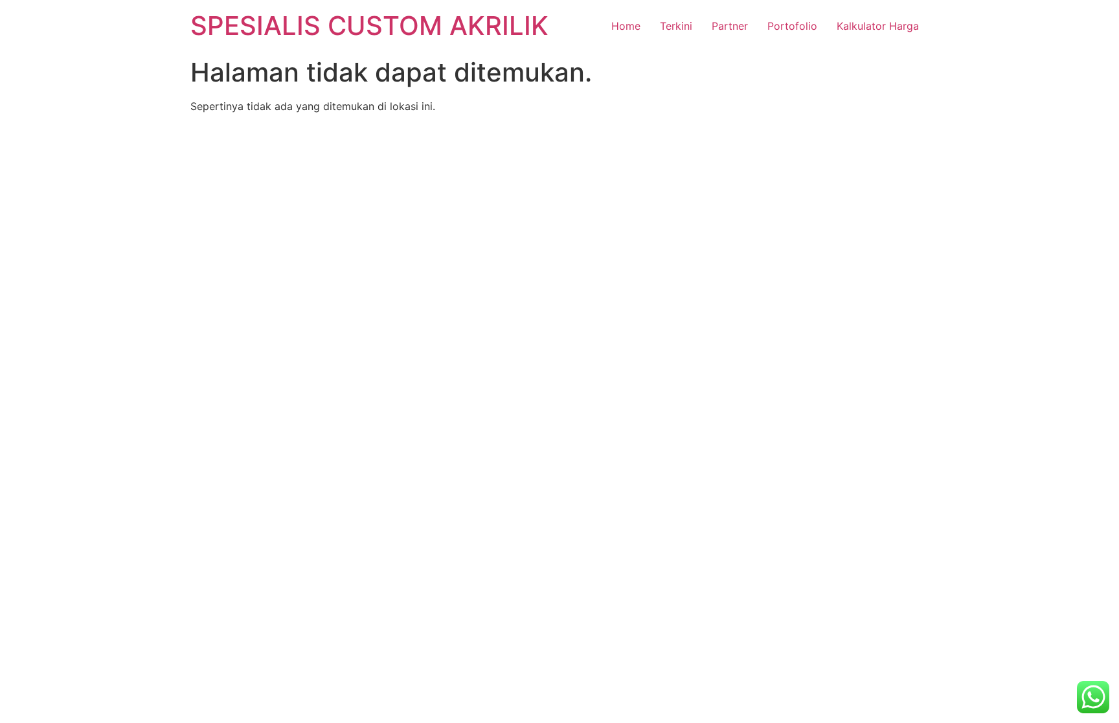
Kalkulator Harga (878, 25)
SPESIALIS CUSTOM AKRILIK (369, 25)
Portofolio (792, 25)
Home (625, 25)
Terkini (676, 25)
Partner (730, 25)
